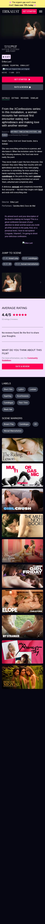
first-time (23, 403)
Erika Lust (24, 65)
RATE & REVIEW (22, 366)
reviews (25, 98)
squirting (7, 396)
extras (15, 98)
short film (8, 389)
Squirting (14, 65)
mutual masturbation (12, 431)
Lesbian (5, 65)
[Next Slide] (41, 282)
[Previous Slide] (4, 282)
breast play (9, 424)
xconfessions (23, 396)
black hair (8, 409)
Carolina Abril (18, 206)
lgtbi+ (21, 389)
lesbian (33, 389)
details (6, 98)
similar (34, 98)
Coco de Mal (30, 206)
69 (35, 424)
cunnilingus (8, 403)
